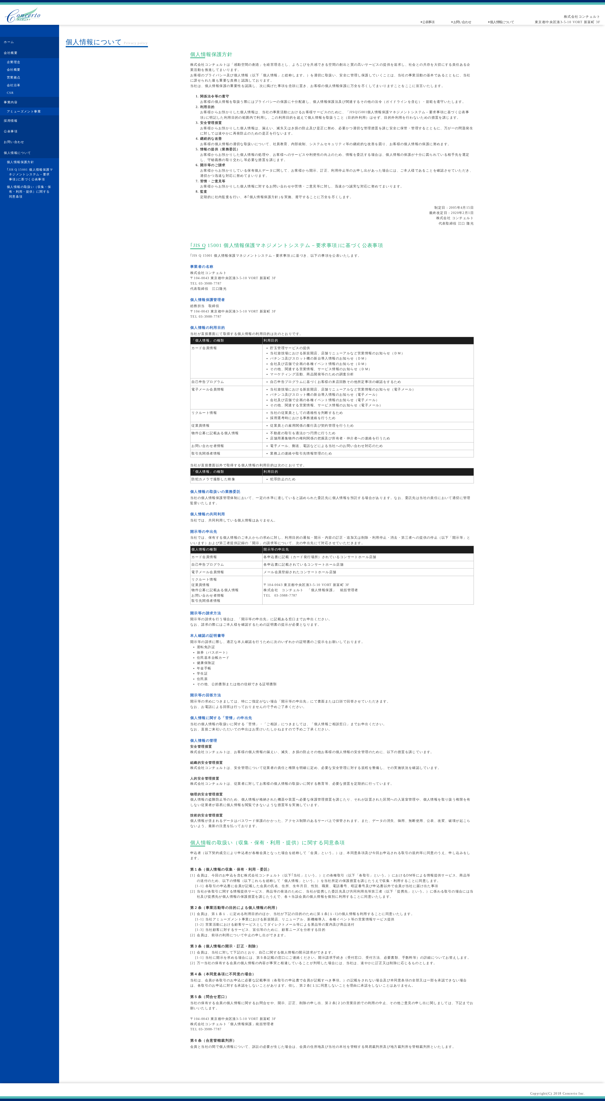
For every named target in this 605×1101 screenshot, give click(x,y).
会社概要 (10, 53)
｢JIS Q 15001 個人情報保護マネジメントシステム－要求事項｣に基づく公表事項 (30, 174)
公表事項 (428, 22)
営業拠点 (14, 77)
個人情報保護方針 (20, 162)
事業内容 (10, 102)
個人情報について (502, 22)
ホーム (9, 42)
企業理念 (14, 62)
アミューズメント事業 (24, 111)
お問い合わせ (462, 22)
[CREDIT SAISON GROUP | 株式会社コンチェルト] (22, 15)
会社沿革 (14, 85)
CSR (10, 93)
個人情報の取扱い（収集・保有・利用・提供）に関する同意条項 (29, 191)
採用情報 (10, 120)
